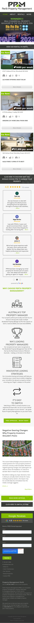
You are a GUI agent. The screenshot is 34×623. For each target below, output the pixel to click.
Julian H (17, 241)
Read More (28, 489)
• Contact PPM (6, 576)
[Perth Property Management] (17, 6)
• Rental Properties (7, 573)
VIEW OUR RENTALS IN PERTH (17, 47)
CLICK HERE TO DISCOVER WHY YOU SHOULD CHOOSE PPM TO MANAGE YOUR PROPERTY (17, 179)
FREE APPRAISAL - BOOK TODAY (17, 421)
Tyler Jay (17, 196)
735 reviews (25, 187)
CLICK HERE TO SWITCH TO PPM (17, 504)
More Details (17, 87)
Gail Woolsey (17, 264)
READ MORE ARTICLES (17, 498)
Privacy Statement (17, 618)
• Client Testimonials (8, 569)
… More (17, 208)
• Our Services (6, 571)
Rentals (21, 14)
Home (5, 14)
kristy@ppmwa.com (7, 564)
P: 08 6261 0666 (6, 562)
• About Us (5, 567)
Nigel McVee (17, 219)
